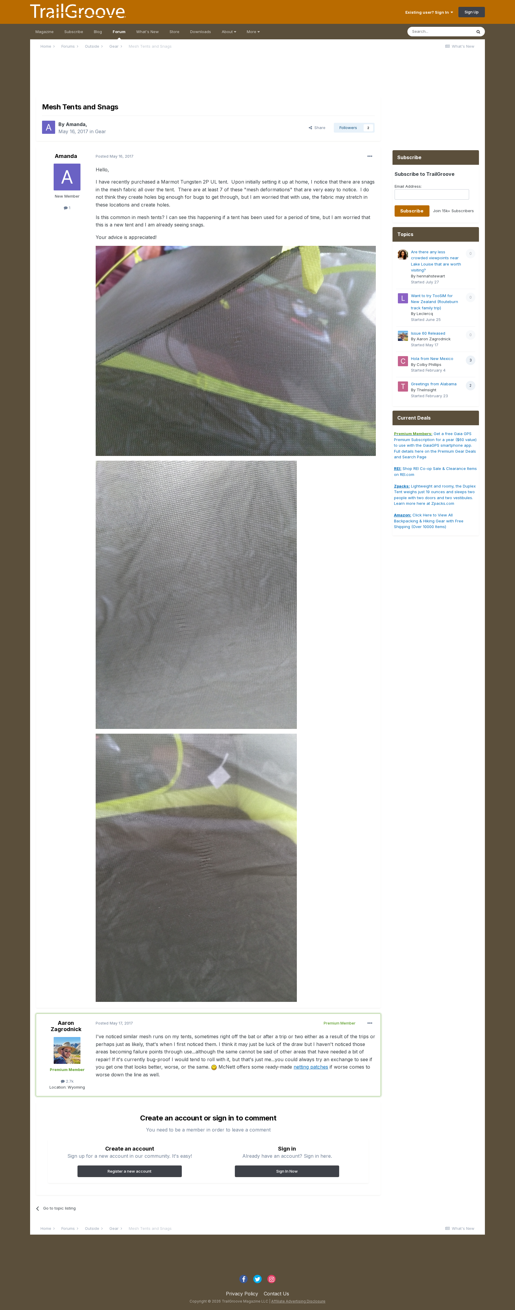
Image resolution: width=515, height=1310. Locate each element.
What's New (147, 31)
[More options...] (370, 156)
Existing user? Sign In (428, 12)
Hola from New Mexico (432, 358)
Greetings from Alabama (434, 383)
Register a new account (129, 1171)
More (252, 31)
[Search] (478, 31)
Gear (100, 131)
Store (174, 31)
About (228, 31)
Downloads (200, 31)
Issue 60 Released (428, 333)
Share (318, 127)
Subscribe (73, 31)
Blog (98, 31)
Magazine (44, 31)
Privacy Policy (242, 1294)
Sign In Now (287, 1171)
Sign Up (472, 12)
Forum (119, 31)
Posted (115, 156)
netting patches (311, 1067)
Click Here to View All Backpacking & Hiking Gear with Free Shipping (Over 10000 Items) (428, 521)
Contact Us (276, 1294)
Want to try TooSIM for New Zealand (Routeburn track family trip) (434, 301)
